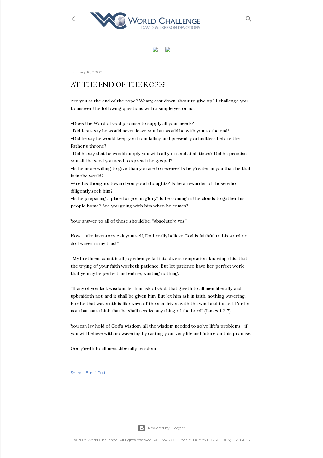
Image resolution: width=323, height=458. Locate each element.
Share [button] (76, 372)
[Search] (248, 17)
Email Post (96, 372)
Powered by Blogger (166, 428)
